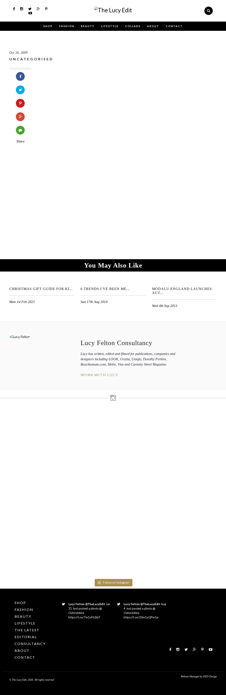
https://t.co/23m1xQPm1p (141, 617)
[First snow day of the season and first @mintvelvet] (70, 424)
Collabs (132, 26)
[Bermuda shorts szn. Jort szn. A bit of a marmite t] (184, 462)
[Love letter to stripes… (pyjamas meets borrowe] (99, 447)
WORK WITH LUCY (99, 375)
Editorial (26, 637)
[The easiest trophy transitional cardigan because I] (127, 489)
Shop (48, 26)
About (153, 26)
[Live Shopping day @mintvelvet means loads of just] (41, 447)
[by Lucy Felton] (113, 10)
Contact (174, 26)
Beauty (87, 26)
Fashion (66, 26)
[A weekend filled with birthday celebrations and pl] (213, 493)
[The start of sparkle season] (13, 416)
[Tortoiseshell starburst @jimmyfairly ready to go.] (156, 424)
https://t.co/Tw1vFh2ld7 (84, 617)
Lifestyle (110, 26)
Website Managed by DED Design (199, 676)
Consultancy (30, 643)
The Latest (27, 630)
